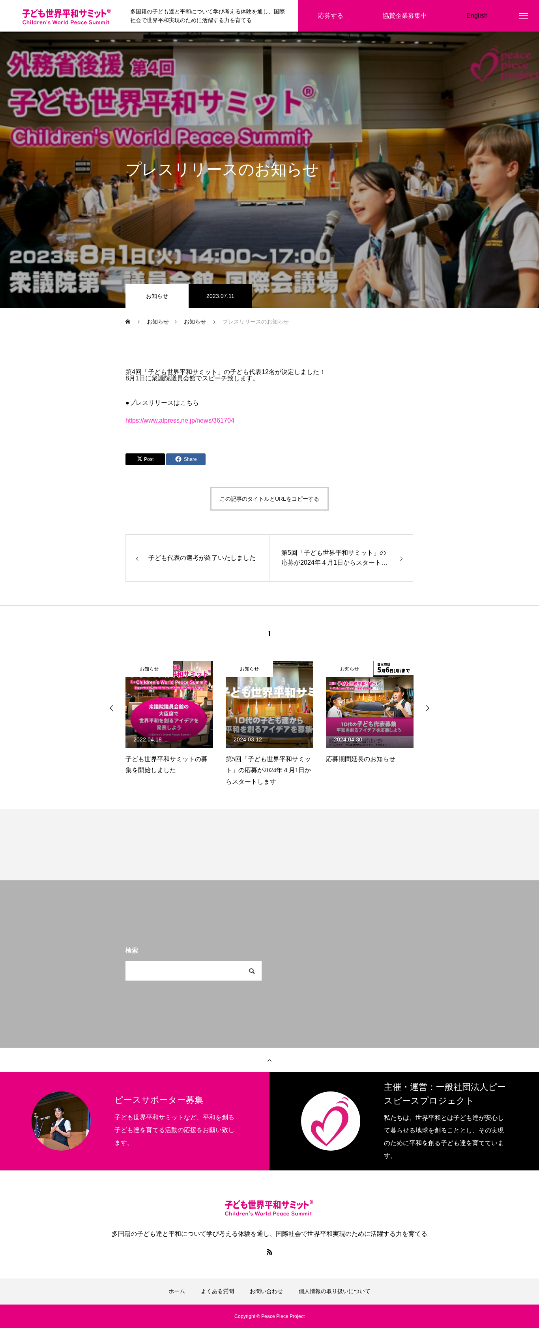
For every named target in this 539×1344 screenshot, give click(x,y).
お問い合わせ (266, 1291)
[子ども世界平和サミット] (67, 16)
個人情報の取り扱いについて (335, 1291)
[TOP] (269, 1060)
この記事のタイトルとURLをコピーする (269, 499)
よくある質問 (217, 1291)
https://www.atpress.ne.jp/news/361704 (179, 420)
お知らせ (157, 296)
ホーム (176, 1291)
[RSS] (269, 1252)
